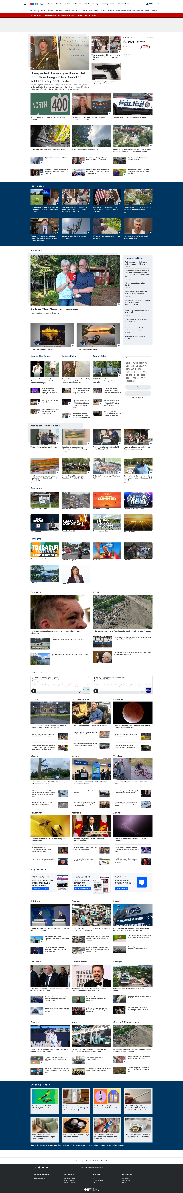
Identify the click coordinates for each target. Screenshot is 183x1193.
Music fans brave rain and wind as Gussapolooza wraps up (137, 448)
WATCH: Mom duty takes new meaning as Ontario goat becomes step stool (106, 381)
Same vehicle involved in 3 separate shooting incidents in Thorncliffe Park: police (49, 726)
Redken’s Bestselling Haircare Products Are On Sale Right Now (106, 1107)
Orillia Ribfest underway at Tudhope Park (106, 477)
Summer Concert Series (90, 10)
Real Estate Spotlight (72, 10)
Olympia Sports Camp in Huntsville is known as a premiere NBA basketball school (138, 478)
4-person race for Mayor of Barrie (56, 158)
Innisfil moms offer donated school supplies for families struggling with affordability (43, 478)
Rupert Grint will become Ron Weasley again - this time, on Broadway (96, 998)
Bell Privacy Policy (69, 1178)
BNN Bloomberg (98, 1180)
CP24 (94, 1178)
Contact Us (96, 1161)
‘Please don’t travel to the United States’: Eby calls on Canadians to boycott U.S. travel (43, 238)
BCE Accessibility (39, 1178)
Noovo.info (125, 1178)
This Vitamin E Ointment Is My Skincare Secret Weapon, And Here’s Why (105, 1137)
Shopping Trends (107, 4)
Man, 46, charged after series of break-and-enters (136, 237)
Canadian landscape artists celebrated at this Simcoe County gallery (74, 449)
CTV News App (79, 1161)
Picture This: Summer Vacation (42, 349)
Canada (59, 4)
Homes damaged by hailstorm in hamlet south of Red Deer (139, 1057)
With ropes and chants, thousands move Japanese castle (132, 990)
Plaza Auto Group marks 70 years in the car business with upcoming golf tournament (44, 209)
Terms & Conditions (69, 1180)
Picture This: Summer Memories (54, 309)
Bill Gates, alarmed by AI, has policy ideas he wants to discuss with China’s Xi (49, 990)
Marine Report (138, 10)
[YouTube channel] (43, 1167)
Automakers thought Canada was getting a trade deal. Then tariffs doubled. (91, 929)
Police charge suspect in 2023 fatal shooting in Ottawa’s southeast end (49, 783)
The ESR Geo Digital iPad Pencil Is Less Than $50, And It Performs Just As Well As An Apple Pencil (138, 1108)
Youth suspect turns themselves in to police (129, 117)
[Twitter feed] (35, 1167)
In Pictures (77, 4)
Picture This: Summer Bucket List (89, 349)
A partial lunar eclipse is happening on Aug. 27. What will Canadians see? (132, 726)
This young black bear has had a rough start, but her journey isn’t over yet (112, 413)
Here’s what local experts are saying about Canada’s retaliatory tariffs (88, 118)
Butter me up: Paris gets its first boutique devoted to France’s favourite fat (138, 1009)
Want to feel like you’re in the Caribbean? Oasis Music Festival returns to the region (42, 381)
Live (133, 4)
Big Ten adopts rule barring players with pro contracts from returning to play (57, 1070)
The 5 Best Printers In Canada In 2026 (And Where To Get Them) (137, 1136)
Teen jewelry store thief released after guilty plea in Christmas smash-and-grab (106, 57)
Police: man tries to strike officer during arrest (47, 149)
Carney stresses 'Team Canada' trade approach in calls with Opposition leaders (49, 929)
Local (50, 4)
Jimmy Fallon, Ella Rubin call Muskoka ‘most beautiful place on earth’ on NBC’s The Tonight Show (81, 404)
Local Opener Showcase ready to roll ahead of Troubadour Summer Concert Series (97, 171)
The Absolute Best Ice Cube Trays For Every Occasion (76, 1136)
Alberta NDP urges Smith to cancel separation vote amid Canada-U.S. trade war (57, 171)
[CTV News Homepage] (37, 4)
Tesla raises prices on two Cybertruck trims (95, 1058)
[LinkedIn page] (47, 1167)
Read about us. (119, 1145)
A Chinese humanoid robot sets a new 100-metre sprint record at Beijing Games (56, 998)
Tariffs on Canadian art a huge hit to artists (90, 725)
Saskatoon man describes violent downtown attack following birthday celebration (56, 632)
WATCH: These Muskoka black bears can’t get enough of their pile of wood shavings (112, 403)
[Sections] (25, 4)
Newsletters (105, 1161)
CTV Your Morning (91, 4)
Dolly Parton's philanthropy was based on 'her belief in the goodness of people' (98, 1009)
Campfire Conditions (107, 10)
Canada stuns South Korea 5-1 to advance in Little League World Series (56, 1059)
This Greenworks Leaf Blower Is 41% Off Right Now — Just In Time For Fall (44, 1108)
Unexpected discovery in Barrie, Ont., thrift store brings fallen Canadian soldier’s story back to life (58, 77)
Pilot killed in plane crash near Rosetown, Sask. (68, 639)
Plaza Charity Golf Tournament (155, 10)
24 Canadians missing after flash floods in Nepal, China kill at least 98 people (122, 631)
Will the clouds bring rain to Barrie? (85, 149)
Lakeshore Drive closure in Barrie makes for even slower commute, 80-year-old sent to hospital (132, 150)
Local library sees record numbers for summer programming (50, 411)
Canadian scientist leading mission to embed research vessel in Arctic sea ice (57, 1009)
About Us (88, 1161)
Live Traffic (59, 10)
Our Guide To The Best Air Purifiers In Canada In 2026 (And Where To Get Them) (75, 1108)
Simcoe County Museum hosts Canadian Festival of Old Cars (73, 477)
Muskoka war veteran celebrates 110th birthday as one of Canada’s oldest (81, 415)
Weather (50, 10)
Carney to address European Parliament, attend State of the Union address (55, 949)
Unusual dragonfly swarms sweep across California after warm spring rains (140, 1069)
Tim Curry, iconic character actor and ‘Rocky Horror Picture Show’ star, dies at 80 (89, 990)
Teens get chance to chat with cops (43, 447)
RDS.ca (124, 1182)
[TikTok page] (39, 1167)
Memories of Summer (123, 10)
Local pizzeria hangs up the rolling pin (50, 401)
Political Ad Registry (69, 1182)
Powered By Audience (138, 397)
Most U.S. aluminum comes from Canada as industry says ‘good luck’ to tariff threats (98, 949)
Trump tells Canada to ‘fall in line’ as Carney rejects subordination (98, 1069)
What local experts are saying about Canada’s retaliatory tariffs (137, 208)
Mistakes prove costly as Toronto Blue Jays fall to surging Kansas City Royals (49, 1050)
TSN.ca (95, 1182)
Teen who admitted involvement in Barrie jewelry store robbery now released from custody (74, 209)
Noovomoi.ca (126, 1180)
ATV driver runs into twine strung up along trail (106, 237)
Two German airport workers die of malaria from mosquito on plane (139, 936)
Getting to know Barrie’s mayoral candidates (74, 237)
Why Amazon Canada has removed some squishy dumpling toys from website (139, 171)
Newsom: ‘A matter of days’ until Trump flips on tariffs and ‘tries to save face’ (105, 209)
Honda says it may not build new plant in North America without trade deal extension (89, 1050)
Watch (67, 4)
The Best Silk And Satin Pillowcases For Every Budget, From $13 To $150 (43, 1137)
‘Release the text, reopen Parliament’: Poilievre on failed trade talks (57, 938)
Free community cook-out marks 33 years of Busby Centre (106, 448)
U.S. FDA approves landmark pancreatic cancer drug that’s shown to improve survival (131, 929)
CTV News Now (123, 4)
